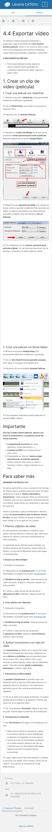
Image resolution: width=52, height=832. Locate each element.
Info (13, 12)
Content (39, 12)
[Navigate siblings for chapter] (18, 20)
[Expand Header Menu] (45, 4)
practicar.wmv (40, 574)
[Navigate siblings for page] (28, 20)
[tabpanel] (26, 815)
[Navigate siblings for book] (8, 20)
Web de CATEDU (26, 826)
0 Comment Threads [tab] (12, 808)
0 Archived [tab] (29, 808)
